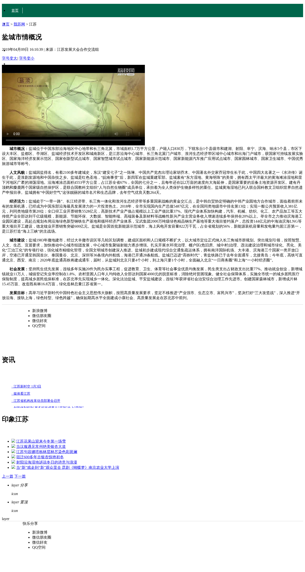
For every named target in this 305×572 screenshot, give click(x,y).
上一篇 (7, 476)
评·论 (15, 64)
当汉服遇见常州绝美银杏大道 (41, 446)
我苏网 (19, 24)
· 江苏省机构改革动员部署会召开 (35, 401)
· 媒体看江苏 (20, 393)
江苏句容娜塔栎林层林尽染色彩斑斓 (46, 452)
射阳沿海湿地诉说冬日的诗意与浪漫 (46, 462)
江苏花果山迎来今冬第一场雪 (41, 441)
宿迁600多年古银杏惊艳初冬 (40, 457)
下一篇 (20, 476)
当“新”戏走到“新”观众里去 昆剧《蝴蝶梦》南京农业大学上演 (67, 467)
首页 (15, 10)
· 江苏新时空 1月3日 (26, 386)
